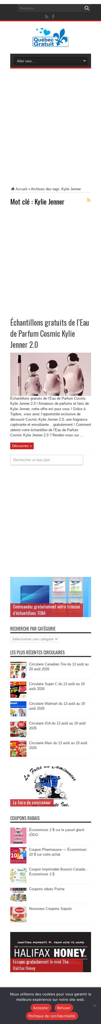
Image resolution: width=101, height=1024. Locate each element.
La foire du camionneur (32, 802)
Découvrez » (22, 446)
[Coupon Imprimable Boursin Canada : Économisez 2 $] (18, 882)
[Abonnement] (89, 200)
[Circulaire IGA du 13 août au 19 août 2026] (18, 736)
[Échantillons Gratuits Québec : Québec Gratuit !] (50, 42)
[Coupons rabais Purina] (18, 902)
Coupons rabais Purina (46, 889)
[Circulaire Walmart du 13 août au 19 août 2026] (18, 716)
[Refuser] (94, 1005)
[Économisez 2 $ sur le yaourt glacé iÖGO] (18, 843)
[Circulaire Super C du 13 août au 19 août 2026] (18, 697)
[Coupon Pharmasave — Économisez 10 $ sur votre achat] (18, 862)
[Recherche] (87, 8)
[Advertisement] (50, 128)
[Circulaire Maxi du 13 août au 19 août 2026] (18, 756)
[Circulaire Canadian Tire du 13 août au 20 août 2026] (18, 677)
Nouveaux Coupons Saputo (50, 909)
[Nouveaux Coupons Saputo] (18, 921)
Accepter (41, 1008)
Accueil (21, 189)
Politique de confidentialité (52, 1016)
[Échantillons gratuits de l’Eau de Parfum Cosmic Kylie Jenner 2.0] (50, 395)
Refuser (64, 1008)
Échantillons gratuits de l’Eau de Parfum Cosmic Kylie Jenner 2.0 (49, 333)
